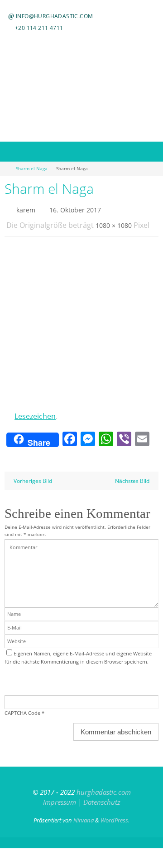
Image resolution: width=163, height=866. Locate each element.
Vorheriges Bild (33, 473)
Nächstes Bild (132, 473)
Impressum (59, 795)
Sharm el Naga (32, 169)
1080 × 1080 (114, 222)
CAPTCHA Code (22, 707)
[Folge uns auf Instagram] (80, 6)
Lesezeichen (35, 411)
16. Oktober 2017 (75, 209)
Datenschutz (101, 795)
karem (25, 209)
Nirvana (83, 813)
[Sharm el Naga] (81, 322)
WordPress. (115, 813)
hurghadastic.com (104, 785)
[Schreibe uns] (85, 6)
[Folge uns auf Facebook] (75, 6)
